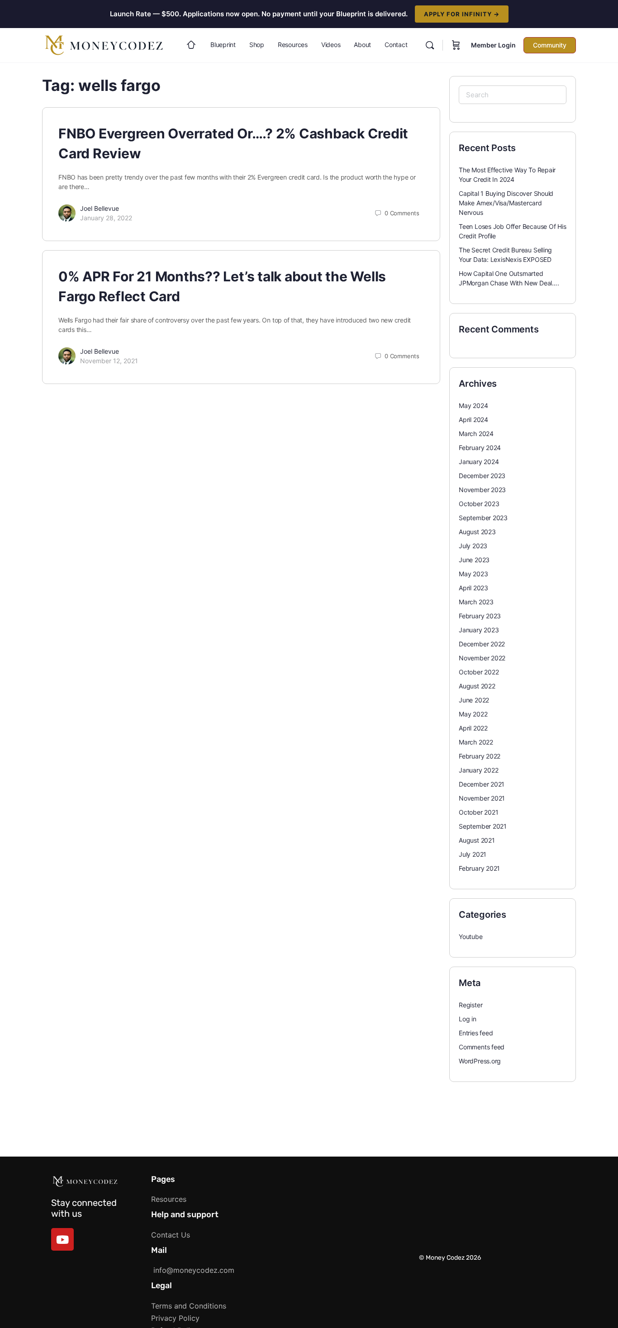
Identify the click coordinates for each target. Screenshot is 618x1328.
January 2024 (479, 461)
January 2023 (479, 630)
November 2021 (482, 798)
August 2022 (477, 686)
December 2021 (481, 784)
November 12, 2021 (109, 361)
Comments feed (481, 1047)
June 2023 (474, 560)
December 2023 (482, 475)
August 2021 (477, 840)
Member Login (493, 45)
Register (470, 1005)
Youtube (471, 936)
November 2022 (482, 658)
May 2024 (473, 405)
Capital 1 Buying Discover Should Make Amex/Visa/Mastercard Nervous (506, 203)
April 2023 (473, 588)
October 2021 (478, 812)
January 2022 (478, 770)
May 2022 (473, 714)
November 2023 (482, 489)
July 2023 (473, 546)
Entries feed (476, 1033)
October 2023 (479, 503)
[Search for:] (512, 94)
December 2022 (482, 644)
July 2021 (472, 854)
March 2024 (476, 433)
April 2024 (473, 419)
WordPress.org (480, 1061)
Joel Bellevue (99, 208)
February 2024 (480, 447)
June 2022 (474, 700)
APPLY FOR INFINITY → (461, 14)
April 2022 (473, 728)
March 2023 (476, 602)
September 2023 (483, 518)
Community (549, 45)
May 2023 (473, 574)
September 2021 (483, 826)
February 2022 (479, 756)
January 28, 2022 (106, 218)
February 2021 (479, 868)
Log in (467, 1019)
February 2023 (480, 616)
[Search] (430, 45)
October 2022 (479, 672)
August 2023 (477, 532)
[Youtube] (62, 1239)
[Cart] (456, 45)
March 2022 (476, 742)
